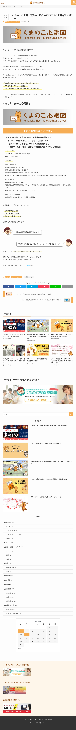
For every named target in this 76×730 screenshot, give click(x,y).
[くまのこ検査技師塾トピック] (38, 2)
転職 (8, 559)
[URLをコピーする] (67, 286)
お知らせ (7, 21)
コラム (9, 542)
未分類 (8, 580)
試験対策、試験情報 (13, 613)
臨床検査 (9, 589)
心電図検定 (10, 575)
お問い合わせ (48, 719)
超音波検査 (11, 601)
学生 (8, 563)
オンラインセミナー (15, 21)
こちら (27, 265)
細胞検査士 (10, 584)
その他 (9, 526)
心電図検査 (10, 593)
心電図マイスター (29, 277)
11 (26, 634)
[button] (8, 286)
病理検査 (10, 597)
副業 (8, 555)
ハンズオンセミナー (13, 538)
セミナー (10, 609)
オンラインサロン (12, 530)
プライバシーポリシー (30, 719)
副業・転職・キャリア (14, 547)
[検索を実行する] (71, 414)
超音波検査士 (11, 605)
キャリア (10, 551)
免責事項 (40, 719)
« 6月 (19, 648)
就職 (8, 571)
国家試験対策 (11, 567)
